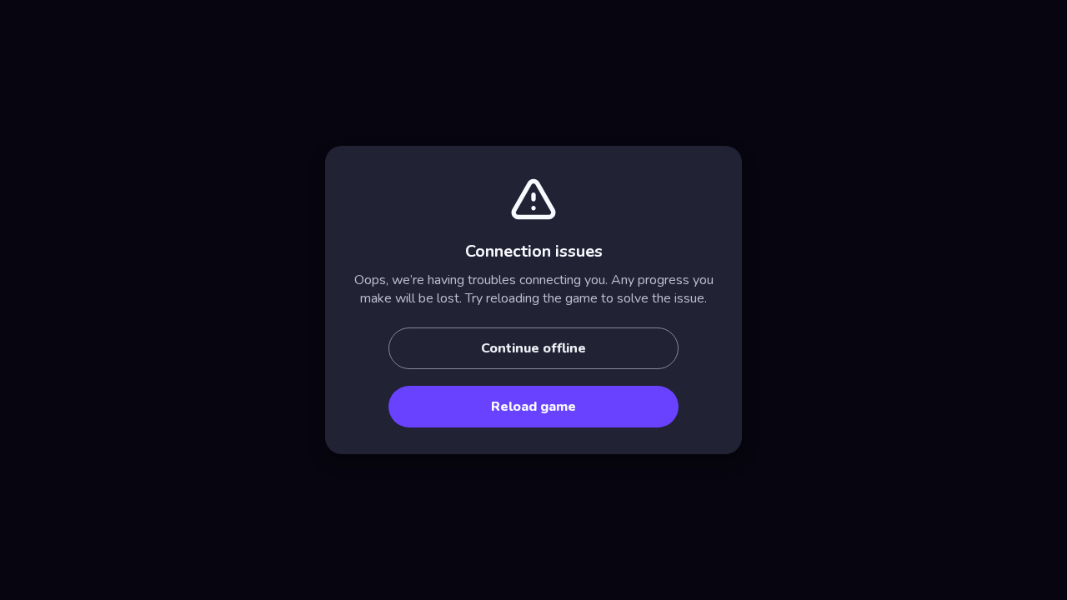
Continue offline (533, 348)
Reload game (533, 407)
